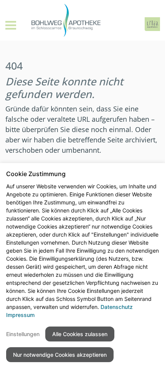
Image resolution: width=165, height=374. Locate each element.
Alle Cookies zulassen (79, 334)
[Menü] (10, 25)
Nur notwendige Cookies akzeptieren (60, 354)
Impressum (20, 315)
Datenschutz (117, 307)
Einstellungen (23, 334)
